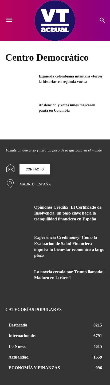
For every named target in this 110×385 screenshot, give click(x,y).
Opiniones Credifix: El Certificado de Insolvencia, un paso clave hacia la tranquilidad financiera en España (67, 213)
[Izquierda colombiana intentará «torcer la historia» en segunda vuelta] (20, 84)
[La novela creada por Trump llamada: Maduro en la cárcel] (17, 279)
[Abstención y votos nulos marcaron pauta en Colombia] (20, 113)
